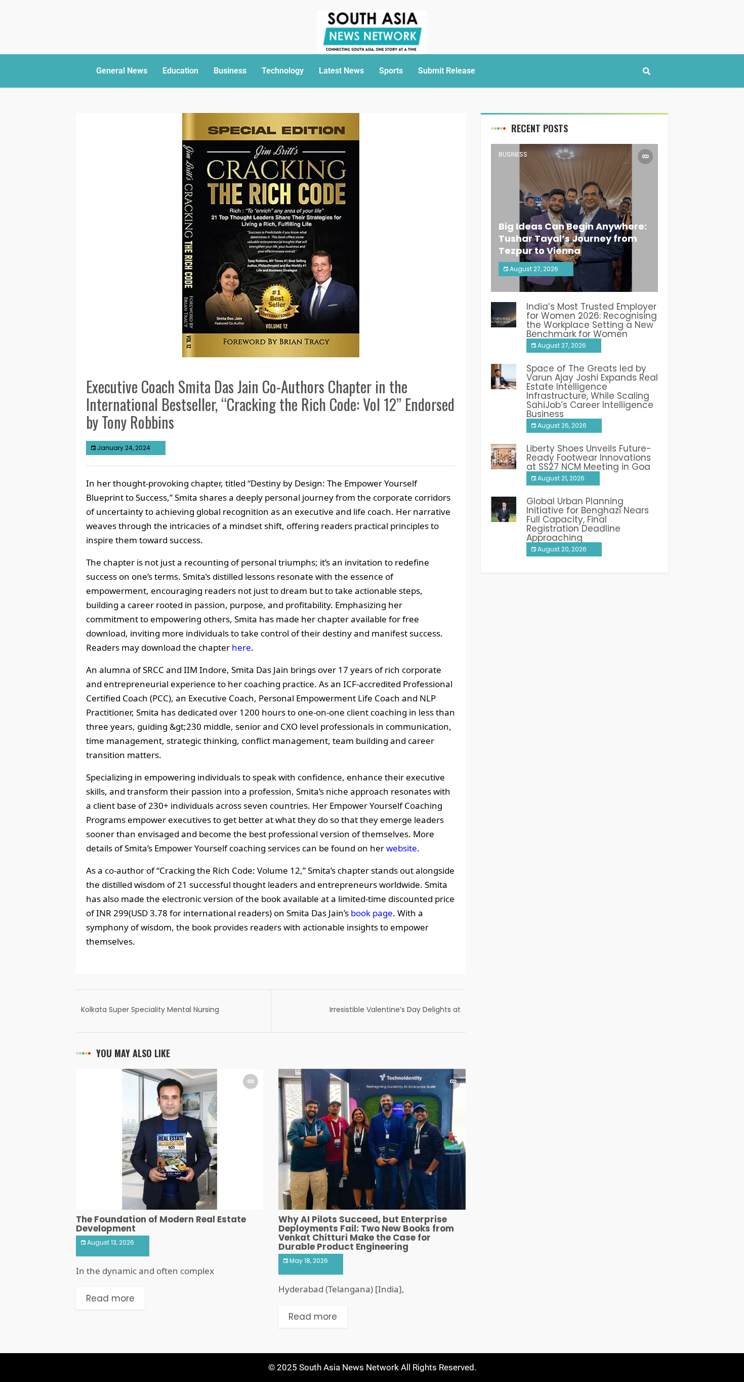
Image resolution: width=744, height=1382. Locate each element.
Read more (110, 1298)
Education (180, 71)
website (401, 848)
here (241, 647)
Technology (283, 71)
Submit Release (446, 71)
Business (230, 71)
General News (121, 71)
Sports (391, 71)
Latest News (341, 71)
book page (372, 913)
